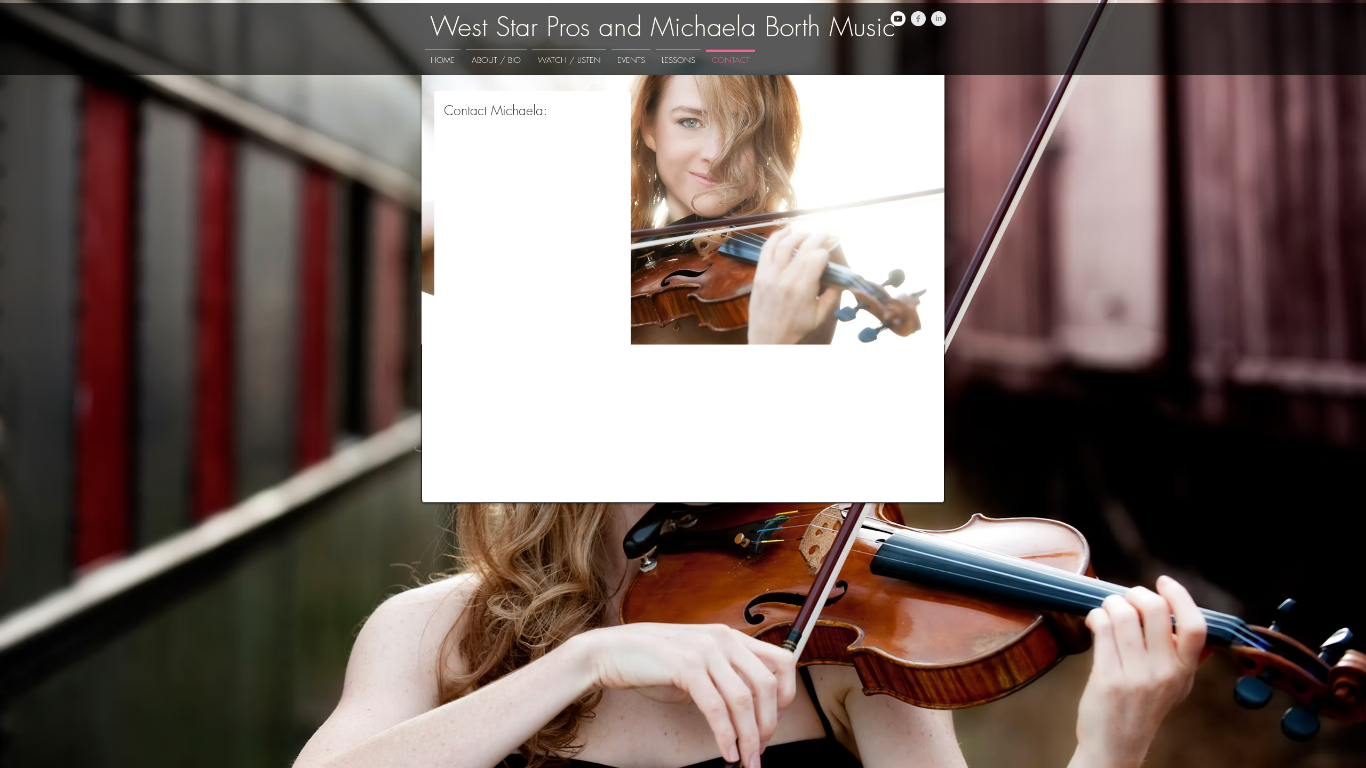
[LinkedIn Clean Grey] (938, 18)
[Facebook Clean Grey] (918, 18)
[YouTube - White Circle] (898, 18)
